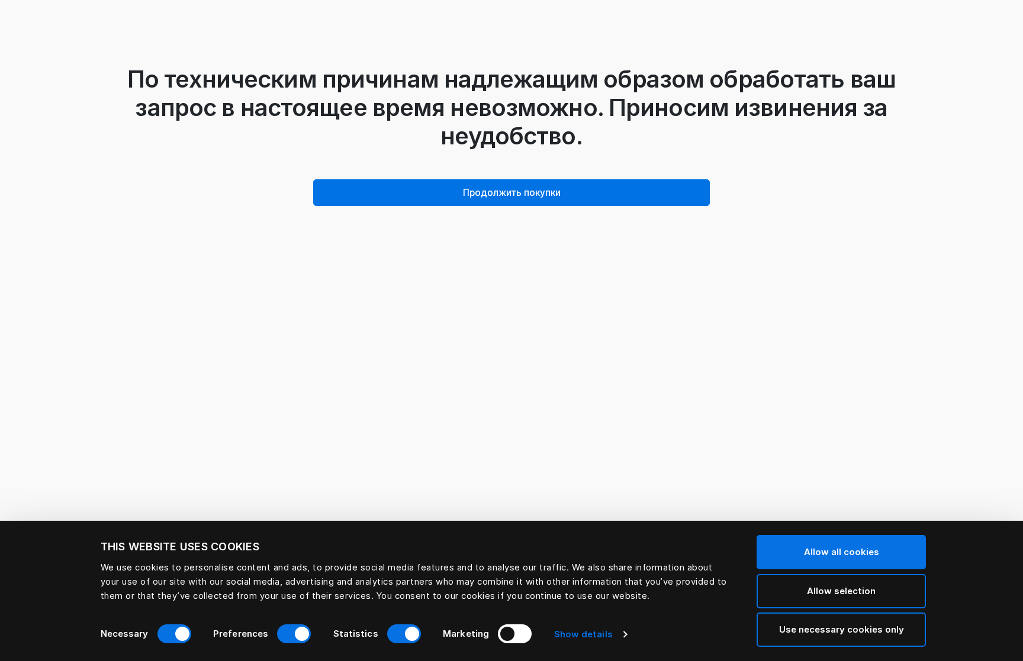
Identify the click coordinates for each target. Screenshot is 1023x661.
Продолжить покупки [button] (512, 192)
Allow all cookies (841, 551)
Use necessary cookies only (841, 629)
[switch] (294, 633)
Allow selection (841, 590)
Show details (583, 634)
